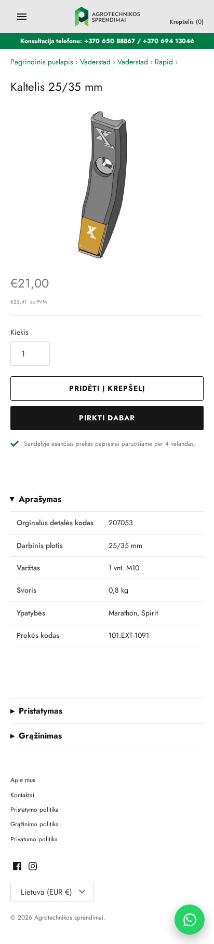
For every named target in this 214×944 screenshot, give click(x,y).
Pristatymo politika (34, 809)
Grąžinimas (40, 736)
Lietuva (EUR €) (46, 892)
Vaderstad (95, 62)
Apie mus (22, 779)
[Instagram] (33, 867)
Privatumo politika (34, 838)
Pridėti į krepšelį (107, 388)
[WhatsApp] (190, 920)
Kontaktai (22, 794)
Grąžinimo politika (34, 823)
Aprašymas (40, 499)
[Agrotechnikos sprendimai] (107, 16)
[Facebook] (17, 867)
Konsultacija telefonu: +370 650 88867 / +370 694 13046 (107, 40)
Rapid (164, 62)
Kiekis (19, 332)
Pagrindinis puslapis (41, 62)
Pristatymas (40, 711)
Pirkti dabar (107, 418)
